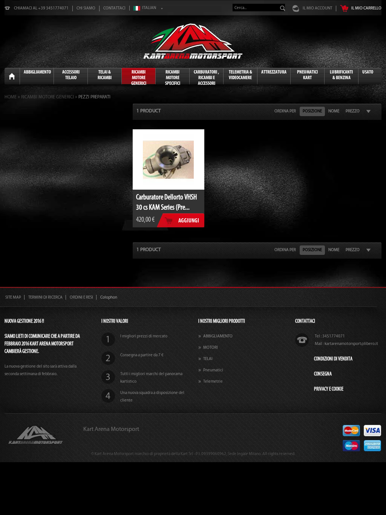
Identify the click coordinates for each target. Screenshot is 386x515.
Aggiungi (188, 220)
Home (12, 76)
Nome (333, 111)
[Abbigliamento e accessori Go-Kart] (193, 41)
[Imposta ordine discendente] (368, 111)
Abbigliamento (218, 336)
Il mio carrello (366, 8)
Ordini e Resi (81, 297)
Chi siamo (86, 8)
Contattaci (114, 8)
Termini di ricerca (45, 297)
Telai (208, 358)
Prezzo (353, 111)
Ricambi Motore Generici (47, 97)
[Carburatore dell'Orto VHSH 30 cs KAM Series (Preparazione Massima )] (168, 159)
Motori (210, 347)
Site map (13, 297)
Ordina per (285, 111)
